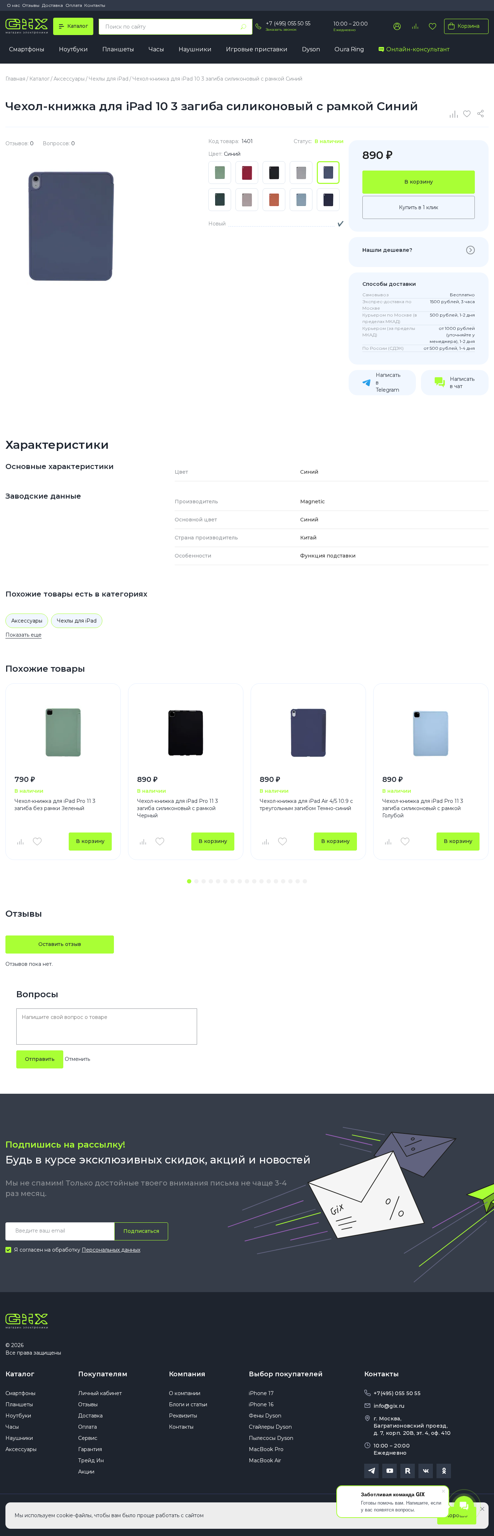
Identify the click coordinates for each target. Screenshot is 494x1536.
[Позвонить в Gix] (258, 26)
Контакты (94, 5)
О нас (13, 5)
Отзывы (30, 5)
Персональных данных (111, 1250)
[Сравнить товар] (20, 841)
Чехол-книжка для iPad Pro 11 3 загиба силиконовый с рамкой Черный (177, 808)
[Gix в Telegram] (371, 1471)
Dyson (311, 49)
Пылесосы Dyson (271, 1438)
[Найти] (243, 27)
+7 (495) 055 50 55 (288, 23)
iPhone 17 (261, 1393)
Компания (187, 1374)
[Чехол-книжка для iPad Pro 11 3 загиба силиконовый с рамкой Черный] (185, 732)
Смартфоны (26, 49)
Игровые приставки (257, 49)
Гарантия (90, 1449)
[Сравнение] (454, 114)
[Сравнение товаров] (415, 26)
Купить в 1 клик (418, 207)
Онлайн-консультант (418, 49)
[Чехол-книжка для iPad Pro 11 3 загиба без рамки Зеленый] (63, 732)
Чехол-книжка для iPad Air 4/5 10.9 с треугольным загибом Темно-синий (306, 805)
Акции (86, 1471)
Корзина (468, 26)
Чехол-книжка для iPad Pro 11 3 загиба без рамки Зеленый (54, 805)
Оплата (73, 5)
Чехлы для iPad (77, 621)
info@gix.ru (389, 1406)
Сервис (87, 1438)
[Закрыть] (482, 1509)
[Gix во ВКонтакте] (425, 1471)
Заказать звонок (281, 29)
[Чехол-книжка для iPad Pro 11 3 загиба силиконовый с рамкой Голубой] (431, 732)
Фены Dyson (265, 1415)
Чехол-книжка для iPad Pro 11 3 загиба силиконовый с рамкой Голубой (422, 808)
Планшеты (118, 49)
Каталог (19, 1374)
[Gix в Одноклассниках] (443, 1471)
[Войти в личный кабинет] (397, 26)
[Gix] (26, 26)
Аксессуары (26, 621)
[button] (189, 881)
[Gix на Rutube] (407, 1471)
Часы (156, 49)
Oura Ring (349, 49)
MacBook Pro (266, 1449)
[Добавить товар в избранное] (37, 841)
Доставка (52, 5)
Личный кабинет (100, 1393)
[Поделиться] (482, 114)
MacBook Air (265, 1460)
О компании (184, 1393)
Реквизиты (183, 1415)
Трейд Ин (91, 1460)
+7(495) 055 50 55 (397, 1393)
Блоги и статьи (188, 1404)
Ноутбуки (73, 49)
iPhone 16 (261, 1404)
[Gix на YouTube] (389, 1471)
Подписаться (141, 1231)
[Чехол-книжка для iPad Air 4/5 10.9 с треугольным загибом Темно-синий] (308, 732)
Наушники (195, 49)
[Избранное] (432, 26)
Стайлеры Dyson (270, 1427)
